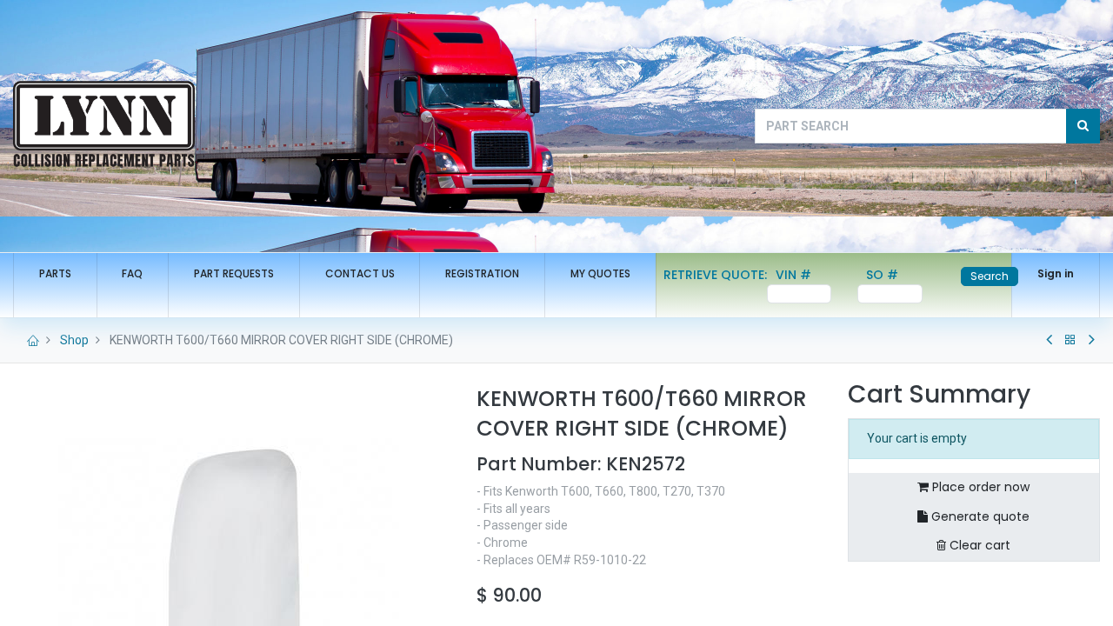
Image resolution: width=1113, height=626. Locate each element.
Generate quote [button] (979, 516)
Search (989, 276)
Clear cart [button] (978, 545)
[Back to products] (1070, 340)
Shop (74, 340)
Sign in (1055, 273)
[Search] (1083, 126)
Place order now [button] (979, 487)
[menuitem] (55, 274)
